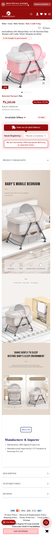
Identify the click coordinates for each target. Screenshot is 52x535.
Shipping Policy (10, 517)
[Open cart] (45, 14)
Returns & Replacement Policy (32, 515)
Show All (26, 430)
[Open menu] (49, 14)
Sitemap (26, 520)
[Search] (31, 14)
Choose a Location (41, 4)
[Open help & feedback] (46, 522)
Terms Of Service (27, 517)
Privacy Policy (11, 515)
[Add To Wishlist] (39, 28)
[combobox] (31, 14)
